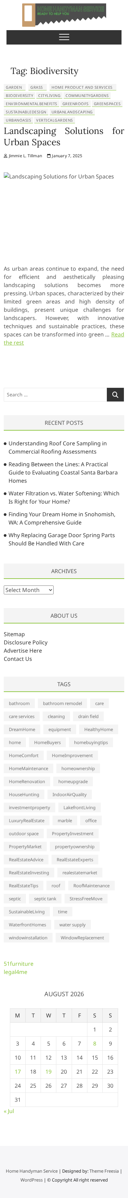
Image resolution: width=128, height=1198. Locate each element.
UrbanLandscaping (72, 111)
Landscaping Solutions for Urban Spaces (64, 136)
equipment (59, 729)
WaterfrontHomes (27, 925)
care (99, 703)
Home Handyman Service (32, 1171)
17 (18, 1071)
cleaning (56, 716)
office (91, 820)
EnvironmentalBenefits (31, 103)
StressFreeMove (86, 899)
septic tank (45, 899)
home (15, 742)
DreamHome (22, 729)
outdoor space (24, 833)
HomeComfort (24, 755)
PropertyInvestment (73, 833)
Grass (36, 87)
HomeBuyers (47, 742)
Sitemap (14, 634)
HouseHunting (24, 794)
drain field (88, 716)
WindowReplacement (82, 938)
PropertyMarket (25, 846)
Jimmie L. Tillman (25, 156)
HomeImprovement (72, 755)
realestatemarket (79, 872)
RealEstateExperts (75, 859)
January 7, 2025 (66, 156)
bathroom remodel (62, 703)
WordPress (31, 1180)
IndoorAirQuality (70, 794)
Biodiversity (19, 95)
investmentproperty (29, 807)
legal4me (15, 972)
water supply (72, 925)
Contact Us (18, 659)
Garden (14, 87)
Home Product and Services (82, 87)
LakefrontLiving (79, 807)
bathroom (19, 703)
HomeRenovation (27, 781)
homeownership (78, 768)
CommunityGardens (87, 95)
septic (15, 899)
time (62, 912)
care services (21, 716)
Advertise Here (23, 650)
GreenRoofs (75, 103)
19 (48, 1071)
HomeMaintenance (28, 768)
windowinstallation (28, 938)
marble (65, 820)
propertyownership (75, 846)
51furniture (18, 963)
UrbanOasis (18, 120)
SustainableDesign (26, 111)
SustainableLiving (27, 912)
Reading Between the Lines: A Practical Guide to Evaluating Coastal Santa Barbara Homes (63, 472)
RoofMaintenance (91, 885)
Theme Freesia (104, 1171)
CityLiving (49, 95)
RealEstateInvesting (29, 872)
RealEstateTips (23, 885)
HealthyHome (98, 729)
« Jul (9, 1111)
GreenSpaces (107, 103)
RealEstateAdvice (26, 859)
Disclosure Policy (25, 642)
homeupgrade (73, 781)
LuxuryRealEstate (26, 820)
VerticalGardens (54, 120)
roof (56, 885)
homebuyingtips (91, 742)
